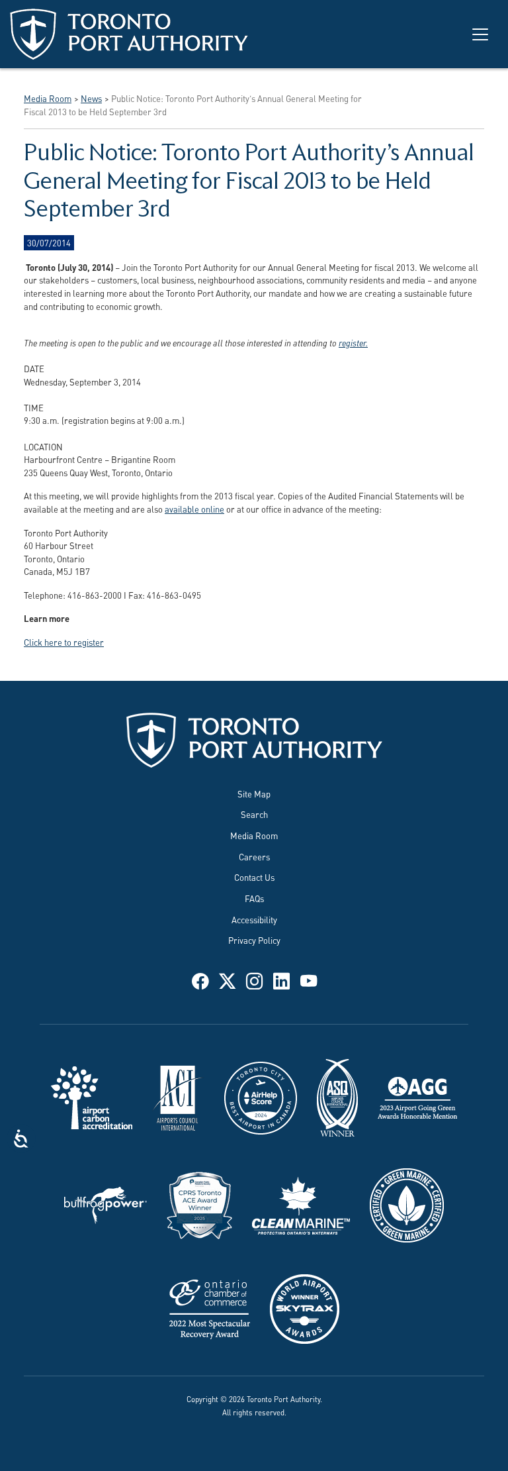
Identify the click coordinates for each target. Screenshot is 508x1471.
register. (353, 342)
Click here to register (64, 641)
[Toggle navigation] (480, 34)
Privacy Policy (254, 939)
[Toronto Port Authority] (129, 34)
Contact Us (254, 877)
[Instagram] (254, 979)
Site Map (254, 793)
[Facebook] (200, 979)
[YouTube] (308, 979)
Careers (254, 856)
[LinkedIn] (281, 979)
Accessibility (254, 919)
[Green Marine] (407, 1203)
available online (194, 508)
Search (254, 814)
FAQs (254, 898)
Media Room (254, 835)
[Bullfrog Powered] (105, 1203)
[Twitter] (227, 979)
